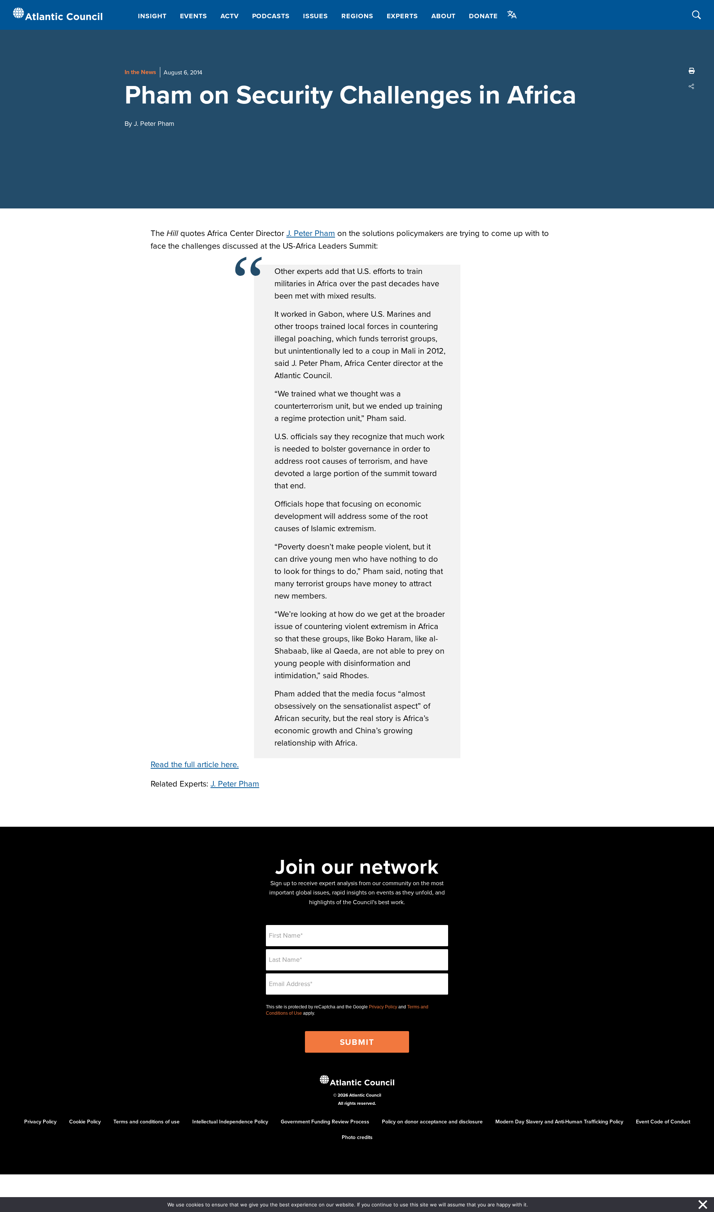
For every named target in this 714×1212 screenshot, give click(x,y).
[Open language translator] (512, 14)
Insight (152, 16)
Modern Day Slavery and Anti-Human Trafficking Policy (559, 1121)
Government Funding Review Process (325, 1121)
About (443, 16)
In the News (140, 72)
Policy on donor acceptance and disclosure (432, 1121)
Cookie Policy (85, 1121)
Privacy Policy (383, 1007)
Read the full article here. (195, 764)
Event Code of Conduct (663, 1121)
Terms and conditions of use (146, 1121)
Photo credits (357, 1137)
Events (193, 16)
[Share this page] (691, 86)
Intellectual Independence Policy (230, 1121)
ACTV (230, 16)
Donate (483, 16)
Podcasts (271, 16)
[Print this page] (691, 70)
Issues (315, 16)
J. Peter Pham (310, 233)
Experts (402, 16)
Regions (357, 16)
